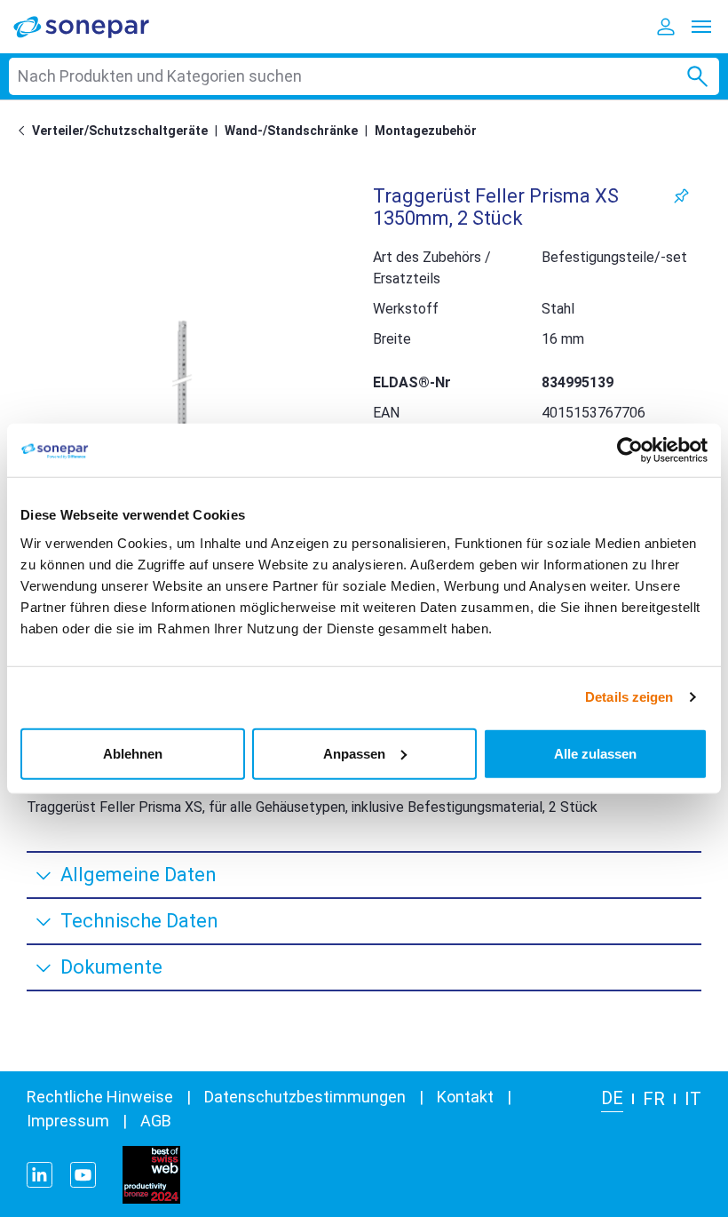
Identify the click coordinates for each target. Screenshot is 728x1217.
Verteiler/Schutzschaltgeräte (120, 130)
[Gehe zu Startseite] (25, 130)
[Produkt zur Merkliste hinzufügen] (681, 196)
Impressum (68, 1120)
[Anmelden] (666, 26)
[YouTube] (83, 1175)
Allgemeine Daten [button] (138, 874)
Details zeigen (629, 696)
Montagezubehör (426, 130)
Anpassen (354, 752)
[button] (182, 380)
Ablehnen (132, 752)
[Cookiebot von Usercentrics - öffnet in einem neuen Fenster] (630, 450)
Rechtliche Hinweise (100, 1096)
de (612, 1098)
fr (654, 1099)
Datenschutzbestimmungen (305, 1096)
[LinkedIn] (39, 1175)
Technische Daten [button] (139, 921)
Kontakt (465, 1096)
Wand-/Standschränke (291, 130)
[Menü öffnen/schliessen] (701, 26)
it (692, 1099)
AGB (155, 1120)
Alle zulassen (595, 752)
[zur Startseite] (93, 26)
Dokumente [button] (111, 967)
